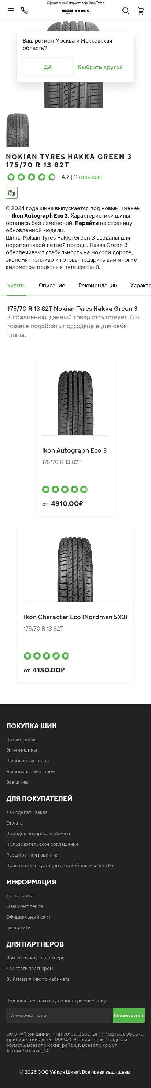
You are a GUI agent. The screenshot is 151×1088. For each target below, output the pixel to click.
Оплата (14, 823)
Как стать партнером (29, 968)
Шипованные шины (28, 761)
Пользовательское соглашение (42, 844)
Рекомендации (97, 285)
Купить (16, 285)
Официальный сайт (28, 917)
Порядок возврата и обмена (38, 833)
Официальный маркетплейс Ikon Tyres (75, 3)
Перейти (87, 223)
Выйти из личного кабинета (38, 979)
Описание (52, 285)
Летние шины (21, 739)
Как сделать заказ (27, 812)
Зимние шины (21, 750)
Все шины (17, 782)
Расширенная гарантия (32, 855)
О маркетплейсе (24, 906)
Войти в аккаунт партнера (35, 957)
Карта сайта (19, 895)
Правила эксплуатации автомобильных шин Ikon (62, 865)
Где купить (18, 927)
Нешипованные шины (30, 771)
